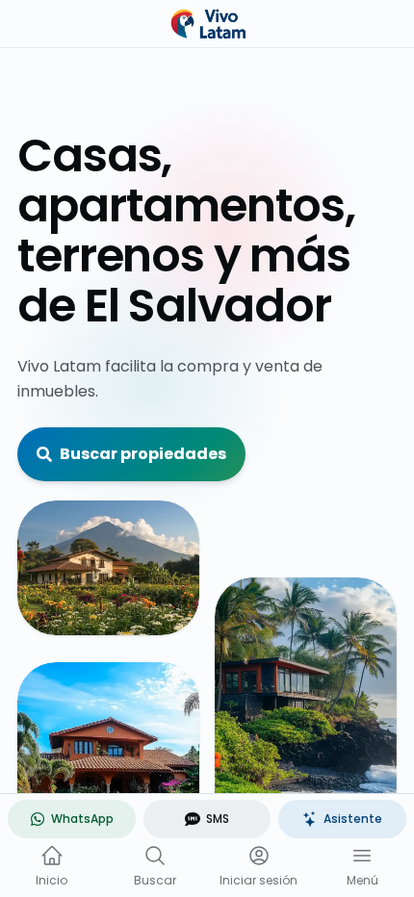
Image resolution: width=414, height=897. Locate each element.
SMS (217, 818)
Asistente (352, 818)
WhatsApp (82, 818)
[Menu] (362, 855)
